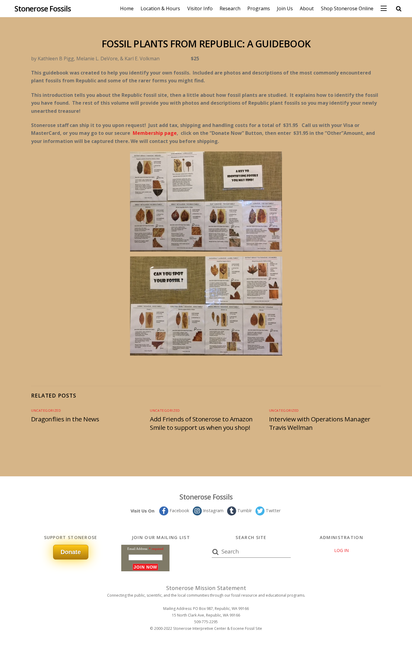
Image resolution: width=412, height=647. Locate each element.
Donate (71, 552)
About (307, 8)
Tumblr (244, 510)
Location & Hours (160, 8)
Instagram (212, 510)
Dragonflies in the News (65, 419)
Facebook (178, 510)
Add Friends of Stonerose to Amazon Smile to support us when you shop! (201, 423)
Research (230, 8)
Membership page (155, 133)
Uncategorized (46, 410)
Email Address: (137, 548)
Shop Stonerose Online (347, 8)
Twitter (272, 510)
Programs (258, 8)
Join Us (285, 8)
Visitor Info (200, 8)
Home (127, 8)
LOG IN (341, 550)
